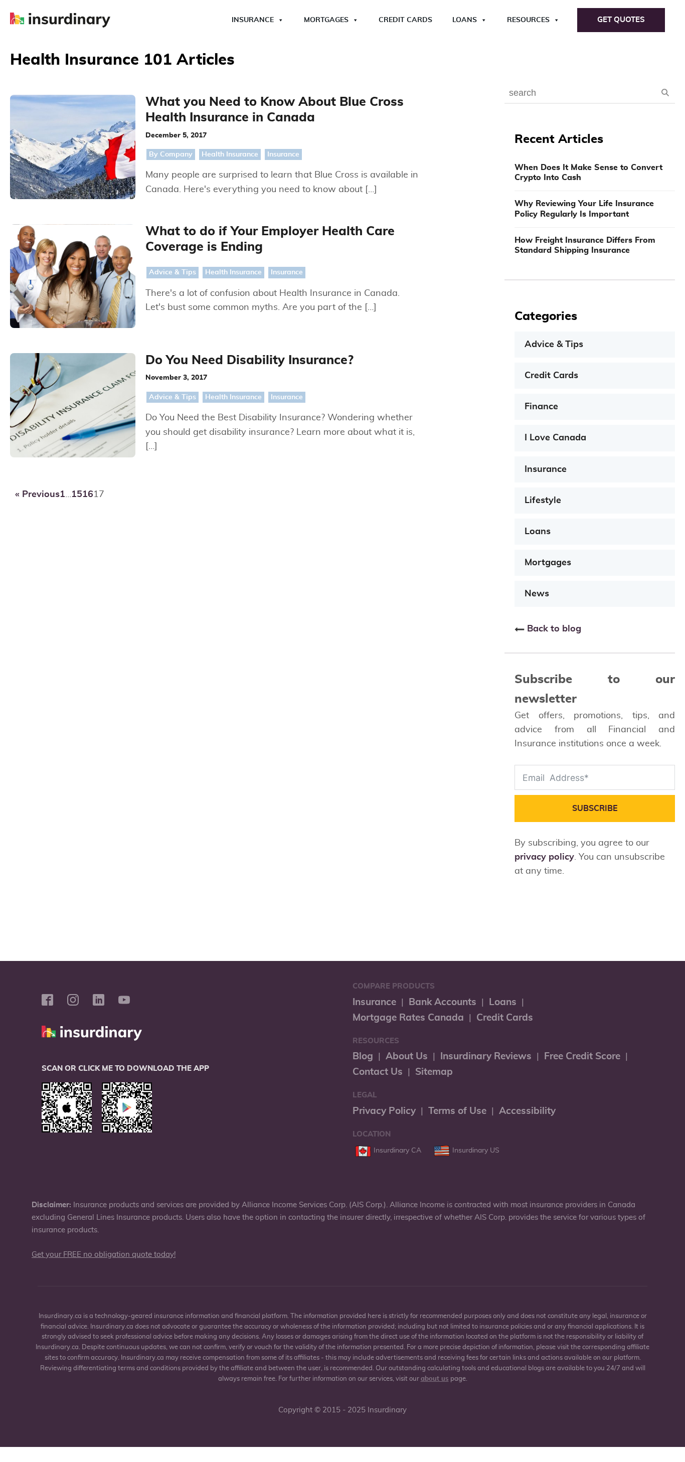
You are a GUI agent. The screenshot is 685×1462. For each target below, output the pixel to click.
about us (435, 1379)
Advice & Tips (172, 272)
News (537, 593)
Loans (464, 20)
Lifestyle (543, 500)
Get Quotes (621, 20)
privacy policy (544, 857)
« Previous (37, 494)
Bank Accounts (442, 1002)
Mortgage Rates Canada (408, 1018)
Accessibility (527, 1111)
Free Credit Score (582, 1056)
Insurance (253, 20)
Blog (363, 1056)
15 (76, 494)
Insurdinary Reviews (486, 1056)
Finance (541, 406)
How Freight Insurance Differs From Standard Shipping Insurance (585, 245)
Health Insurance (230, 154)
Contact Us (378, 1072)
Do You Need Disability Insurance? (249, 360)
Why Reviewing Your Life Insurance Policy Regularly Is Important (584, 209)
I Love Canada (555, 437)
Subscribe (595, 808)
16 (87, 494)
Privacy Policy (384, 1111)
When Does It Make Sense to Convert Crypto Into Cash (588, 173)
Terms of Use (457, 1111)
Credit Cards (405, 20)
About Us (407, 1056)
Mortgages (326, 20)
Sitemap (434, 1072)
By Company (171, 154)
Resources (528, 20)
